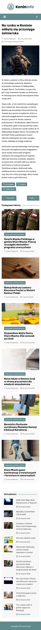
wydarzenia (10, 189)
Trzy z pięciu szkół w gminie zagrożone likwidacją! (24, 607)
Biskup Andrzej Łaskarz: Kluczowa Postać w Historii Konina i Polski (19, 290)
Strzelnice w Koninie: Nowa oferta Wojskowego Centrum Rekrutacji (26, 526)
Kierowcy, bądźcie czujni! (25, 538)
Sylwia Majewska (10, 39)
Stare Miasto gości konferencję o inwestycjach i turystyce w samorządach (20, 473)
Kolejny (32, 198)
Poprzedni (10, 198)
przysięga (9, 184)
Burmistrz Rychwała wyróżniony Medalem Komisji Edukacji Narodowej (20, 427)
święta (22, 184)
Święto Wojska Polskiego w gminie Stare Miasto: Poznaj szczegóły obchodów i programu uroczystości (20, 243)
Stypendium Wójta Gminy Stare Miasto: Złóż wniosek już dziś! (19, 336)
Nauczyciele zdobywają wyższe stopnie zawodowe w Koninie (25, 549)
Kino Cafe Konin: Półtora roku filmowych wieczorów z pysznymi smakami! (26, 581)
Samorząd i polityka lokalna (13, 42)
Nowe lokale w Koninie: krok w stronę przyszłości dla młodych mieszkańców (19, 381)
